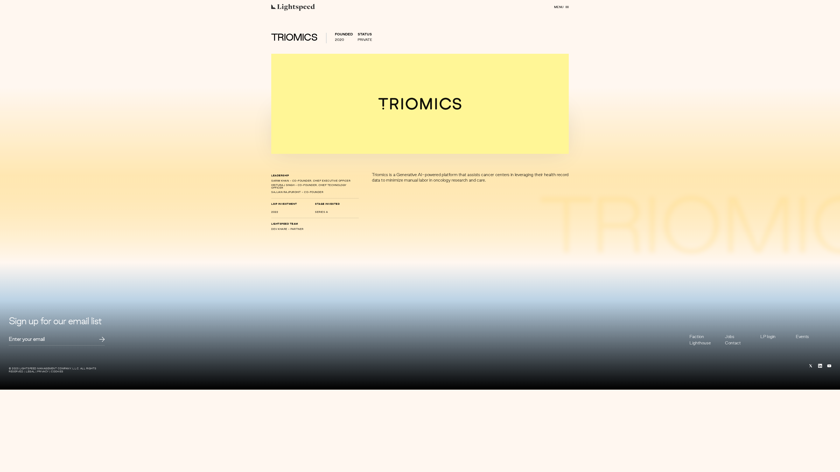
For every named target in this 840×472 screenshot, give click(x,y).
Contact (733, 343)
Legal (30, 372)
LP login (767, 337)
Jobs (729, 337)
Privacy (43, 372)
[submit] (102, 339)
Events (802, 337)
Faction (697, 337)
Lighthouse (700, 343)
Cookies (57, 372)
